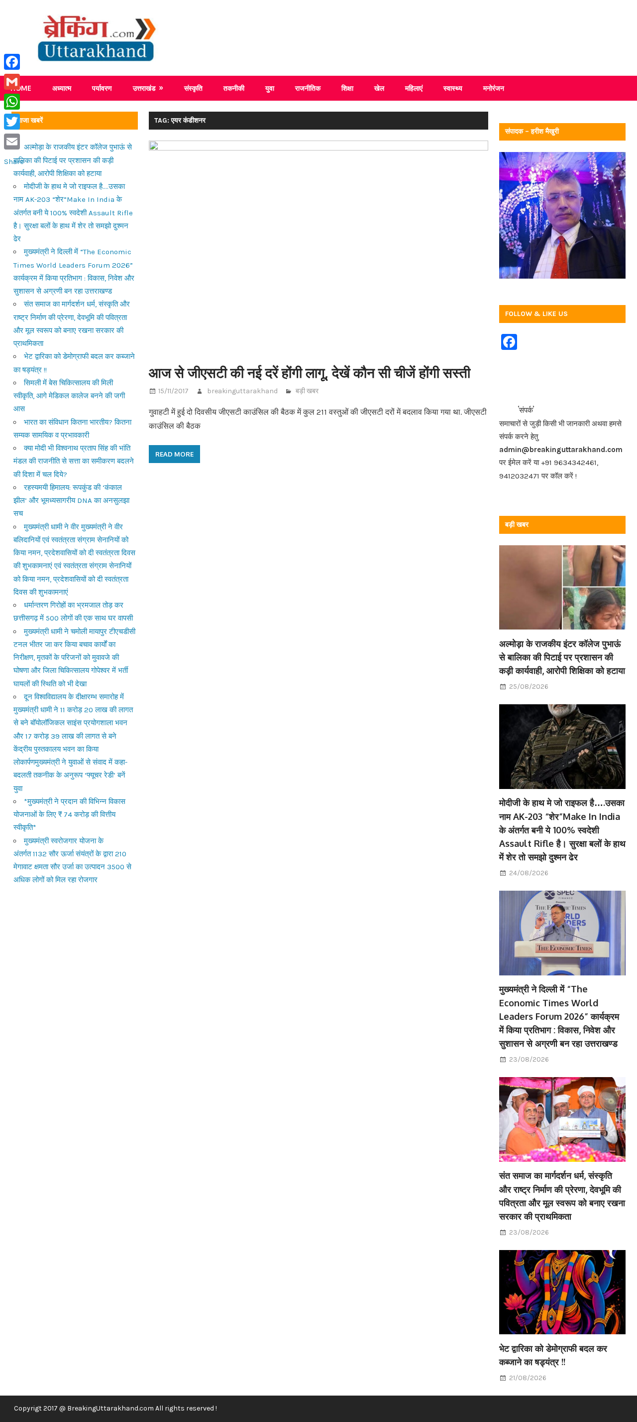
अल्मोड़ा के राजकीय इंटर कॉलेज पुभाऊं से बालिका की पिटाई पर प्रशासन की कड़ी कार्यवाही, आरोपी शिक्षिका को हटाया (72, 160)
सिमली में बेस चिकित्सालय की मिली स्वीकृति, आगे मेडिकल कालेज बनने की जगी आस (69, 396)
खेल (379, 88)
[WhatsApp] (14, 102)
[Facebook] (14, 62)
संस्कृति (193, 88)
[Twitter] (14, 122)
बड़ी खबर (307, 391)
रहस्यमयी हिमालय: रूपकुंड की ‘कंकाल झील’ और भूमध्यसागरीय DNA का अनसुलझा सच (71, 500)
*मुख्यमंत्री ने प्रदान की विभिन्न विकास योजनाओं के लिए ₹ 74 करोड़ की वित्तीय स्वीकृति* (69, 814)
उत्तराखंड (144, 88)
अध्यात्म (61, 88)
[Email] (14, 142)
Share (14, 161)
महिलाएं (414, 88)
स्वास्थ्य (452, 88)
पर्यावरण (102, 88)
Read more (174, 454)
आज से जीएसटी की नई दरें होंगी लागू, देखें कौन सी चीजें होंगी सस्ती (309, 372)
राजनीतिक (307, 88)
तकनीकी (233, 88)
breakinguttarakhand (242, 391)
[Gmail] (14, 82)
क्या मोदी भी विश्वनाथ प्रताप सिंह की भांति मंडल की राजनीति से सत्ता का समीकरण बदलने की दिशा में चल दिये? (73, 461)
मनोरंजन (493, 88)
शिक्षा (347, 88)
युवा (269, 88)
